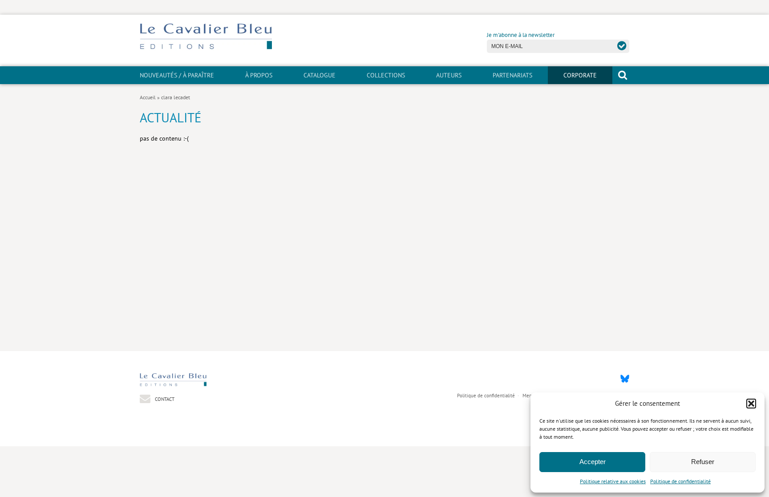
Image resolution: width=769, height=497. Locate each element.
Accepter (592, 461)
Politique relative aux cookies (613, 481)
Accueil (148, 97)
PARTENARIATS (512, 75)
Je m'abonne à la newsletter (520, 35)
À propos (258, 75)
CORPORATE (580, 75)
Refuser (702, 461)
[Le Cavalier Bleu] (206, 48)
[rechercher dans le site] (622, 74)
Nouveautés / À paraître (177, 75)
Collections (386, 75)
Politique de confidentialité (680, 481)
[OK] (622, 46)
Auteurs (448, 75)
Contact (164, 398)
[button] (751, 403)
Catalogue (320, 75)
